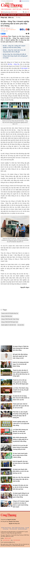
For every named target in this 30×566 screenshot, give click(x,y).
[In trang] (28, 34)
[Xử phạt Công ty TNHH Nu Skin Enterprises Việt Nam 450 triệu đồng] (6, 348)
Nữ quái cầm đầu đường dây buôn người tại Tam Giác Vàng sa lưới (20, 356)
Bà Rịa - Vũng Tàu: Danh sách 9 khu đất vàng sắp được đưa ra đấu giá (14, 50)
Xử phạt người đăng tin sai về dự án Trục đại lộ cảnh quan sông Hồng (21, 495)
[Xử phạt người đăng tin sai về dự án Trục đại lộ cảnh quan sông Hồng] (6, 495)
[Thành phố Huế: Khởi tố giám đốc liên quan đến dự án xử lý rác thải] (6, 406)
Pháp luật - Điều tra (7, 17)
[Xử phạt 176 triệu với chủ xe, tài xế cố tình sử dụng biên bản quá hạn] (6, 487)
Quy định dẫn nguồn (22, 529)
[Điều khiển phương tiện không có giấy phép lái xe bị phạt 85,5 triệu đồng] (6, 440)
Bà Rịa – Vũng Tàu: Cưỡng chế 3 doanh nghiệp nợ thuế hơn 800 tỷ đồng (14, 46)
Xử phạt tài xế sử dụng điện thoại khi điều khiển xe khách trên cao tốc (21, 397)
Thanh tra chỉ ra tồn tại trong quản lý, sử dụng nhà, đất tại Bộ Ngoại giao (20, 382)
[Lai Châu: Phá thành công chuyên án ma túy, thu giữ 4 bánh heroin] (6, 390)
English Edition (25, 1)
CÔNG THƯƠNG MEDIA (6, 9)
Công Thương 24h (12, 14)
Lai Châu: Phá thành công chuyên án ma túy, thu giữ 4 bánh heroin (20, 389)
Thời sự (5, 14)
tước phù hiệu (21, 324)
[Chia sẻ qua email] (26, 33)
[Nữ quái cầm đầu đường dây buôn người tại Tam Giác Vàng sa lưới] (6, 356)
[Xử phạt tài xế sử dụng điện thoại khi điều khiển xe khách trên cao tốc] (6, 398)
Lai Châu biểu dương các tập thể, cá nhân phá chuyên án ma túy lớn (20, 431)
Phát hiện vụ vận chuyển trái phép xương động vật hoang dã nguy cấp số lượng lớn (20, 414)
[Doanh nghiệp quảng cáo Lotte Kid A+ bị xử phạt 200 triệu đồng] (6, 424)
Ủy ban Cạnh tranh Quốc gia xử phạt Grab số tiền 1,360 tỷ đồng (20, 455)
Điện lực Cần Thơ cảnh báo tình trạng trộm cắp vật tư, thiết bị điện (21, 479)
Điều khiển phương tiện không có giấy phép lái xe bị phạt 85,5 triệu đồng (20, 439)
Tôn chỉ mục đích (13, 529)
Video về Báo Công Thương (18, 527)
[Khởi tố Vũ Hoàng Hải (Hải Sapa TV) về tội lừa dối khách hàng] (6, 364)
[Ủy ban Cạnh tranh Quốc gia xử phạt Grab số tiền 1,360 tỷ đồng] (6, 456)
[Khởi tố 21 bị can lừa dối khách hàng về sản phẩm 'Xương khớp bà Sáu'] (6, 448)
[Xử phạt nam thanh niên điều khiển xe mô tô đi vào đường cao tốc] (6, 471)
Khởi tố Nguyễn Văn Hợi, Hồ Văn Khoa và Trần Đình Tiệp (21, 463)
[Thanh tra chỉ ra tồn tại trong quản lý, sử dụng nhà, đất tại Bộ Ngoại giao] (6, 382)
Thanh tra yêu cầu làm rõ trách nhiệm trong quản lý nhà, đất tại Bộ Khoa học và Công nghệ (21, 373)
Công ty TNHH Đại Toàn (6, 316)
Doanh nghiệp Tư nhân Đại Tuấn (8, 324)
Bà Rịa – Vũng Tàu (13, 64)
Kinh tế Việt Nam (17, 9)
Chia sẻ (3, 33)
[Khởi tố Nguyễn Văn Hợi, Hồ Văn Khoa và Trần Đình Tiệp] (6, 463)
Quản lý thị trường (22, 14)
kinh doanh (24, 68)
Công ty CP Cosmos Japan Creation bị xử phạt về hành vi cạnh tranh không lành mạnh (21, 504)
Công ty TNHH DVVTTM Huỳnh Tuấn (9, 322)
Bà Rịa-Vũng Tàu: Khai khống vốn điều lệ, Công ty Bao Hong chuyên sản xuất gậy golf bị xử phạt (15, 56)
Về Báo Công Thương (6, 527)
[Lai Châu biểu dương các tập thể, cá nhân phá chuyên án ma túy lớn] (6, 432)
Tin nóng (18, 17)
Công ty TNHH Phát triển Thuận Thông (10, 319)
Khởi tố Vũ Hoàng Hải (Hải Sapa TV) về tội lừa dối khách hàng (21, 364)
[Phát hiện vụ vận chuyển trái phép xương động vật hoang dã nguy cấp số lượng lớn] (6, 414)
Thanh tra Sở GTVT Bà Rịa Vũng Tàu (9, 313)
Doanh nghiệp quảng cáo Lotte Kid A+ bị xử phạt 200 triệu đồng (21, 423)
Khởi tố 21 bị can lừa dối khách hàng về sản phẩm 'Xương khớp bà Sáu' (20, 447)
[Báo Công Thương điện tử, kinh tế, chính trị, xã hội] (11, 5)
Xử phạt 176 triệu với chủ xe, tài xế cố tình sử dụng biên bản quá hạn (20, 487)
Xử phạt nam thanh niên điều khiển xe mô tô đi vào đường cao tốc (21, 471)
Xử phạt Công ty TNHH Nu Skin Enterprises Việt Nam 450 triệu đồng (20, 348)
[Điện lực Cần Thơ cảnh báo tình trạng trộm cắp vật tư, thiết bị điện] (6, 479)
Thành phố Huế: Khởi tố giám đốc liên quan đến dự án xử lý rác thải (21, 405)
